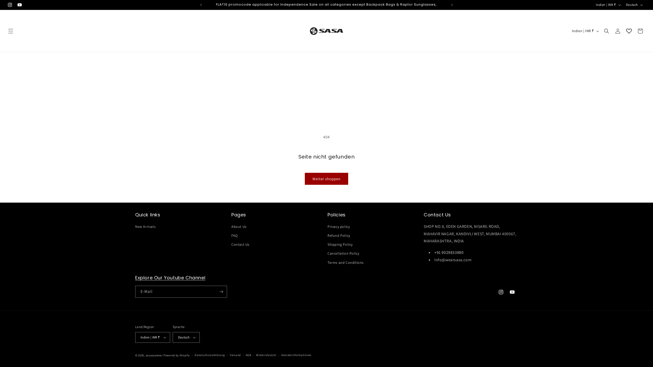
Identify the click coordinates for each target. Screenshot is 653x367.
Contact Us (240, 244)
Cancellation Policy (343, 253)
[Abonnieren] (221, 292)
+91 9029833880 (448, 252)
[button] (10, 31)
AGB (248, 355)
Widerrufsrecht (266, 355)
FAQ (234, 235)
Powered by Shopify (177, 355)
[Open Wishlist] (629, 31)
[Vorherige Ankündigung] (201, 5)
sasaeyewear (154, 355)
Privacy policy (339, 226)
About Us (239, 226)
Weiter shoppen (326, 178)
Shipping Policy (340, 244)
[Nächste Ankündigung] (452, 5)
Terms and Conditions (346, 262)
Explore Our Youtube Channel (170, 277)
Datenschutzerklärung (210, 355)
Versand (235, 355)
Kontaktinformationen (296, 355)
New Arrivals (145, 226)
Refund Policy (339, 235)
